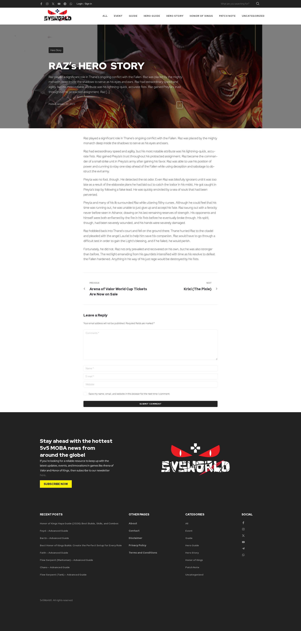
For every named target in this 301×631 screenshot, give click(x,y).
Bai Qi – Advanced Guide (54, 538)
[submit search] (257, 3)
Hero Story (55, 50)
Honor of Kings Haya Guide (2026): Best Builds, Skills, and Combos (79, 523)
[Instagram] (47, 3)
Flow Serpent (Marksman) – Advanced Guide (66, 560)
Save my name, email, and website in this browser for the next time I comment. (129, 393)
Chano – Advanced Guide (55, 567)
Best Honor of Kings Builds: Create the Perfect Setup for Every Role (81, 545)
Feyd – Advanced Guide (54, 530)
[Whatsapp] (71, 3)
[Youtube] (59, 3)
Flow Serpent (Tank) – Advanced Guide (63, 574)
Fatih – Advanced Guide (54, 552)
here (42, 475)
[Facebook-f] (41, 3)
